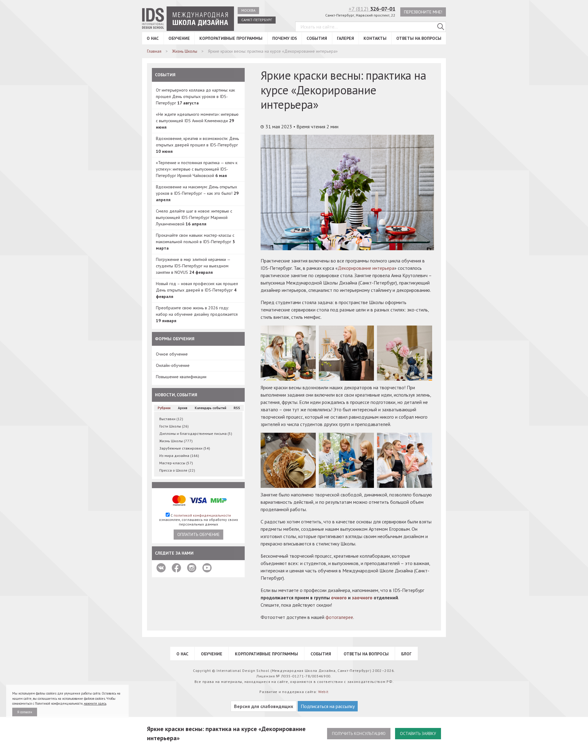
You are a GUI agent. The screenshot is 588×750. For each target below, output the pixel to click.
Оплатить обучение (198, 534)
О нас (153, 38)
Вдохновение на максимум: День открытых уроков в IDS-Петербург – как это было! (197, 193)
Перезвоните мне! (423, 12)
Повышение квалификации (181, 376)
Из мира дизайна (179, 455)
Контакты (375, 38)
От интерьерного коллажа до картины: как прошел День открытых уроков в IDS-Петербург (195, 96)
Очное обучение (172, 354)
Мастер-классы (176, 463)
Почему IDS (284, 38)
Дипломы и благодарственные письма (195, 433)
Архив (182, 408)
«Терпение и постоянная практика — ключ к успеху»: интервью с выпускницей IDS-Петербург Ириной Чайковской (196, 169)
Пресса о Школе (177, 470)
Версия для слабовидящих (263, 706)
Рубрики (164, 408)
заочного (362, 597)
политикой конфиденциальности (202, 515)
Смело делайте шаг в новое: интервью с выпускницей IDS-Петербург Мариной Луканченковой (194, 217)
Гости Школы (174, 426)
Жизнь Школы (176, 441)
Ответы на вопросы (418, 38)
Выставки (171, 418)
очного (339, 597)
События (317, 38)
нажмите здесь (95, 703)
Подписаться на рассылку (328, 706)
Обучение (179, 38)
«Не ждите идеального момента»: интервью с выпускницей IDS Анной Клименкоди (197, 120)
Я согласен (24, 712)
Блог (406, 654)
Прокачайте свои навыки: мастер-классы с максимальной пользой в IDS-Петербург (195, 241)
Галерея (345, 38)
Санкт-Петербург (256, 19)
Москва (248, 10)
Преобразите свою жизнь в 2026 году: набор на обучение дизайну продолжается (197, 314)
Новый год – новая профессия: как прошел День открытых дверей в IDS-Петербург (197, 290)
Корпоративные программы (230, 38)
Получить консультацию (359, 733)
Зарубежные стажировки (184, 448)
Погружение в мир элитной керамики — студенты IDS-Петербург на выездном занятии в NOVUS (193, 266)
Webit (323, 691)
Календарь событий (210, 408)
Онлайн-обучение (173, 365)
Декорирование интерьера (366, 268)
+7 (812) (372, 8)
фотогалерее (339, 617)
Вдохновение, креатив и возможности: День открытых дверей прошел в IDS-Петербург (197, 145)
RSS (237, 408)
